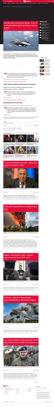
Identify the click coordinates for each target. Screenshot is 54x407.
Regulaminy (12, 401)
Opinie (42, 3)
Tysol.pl (50, 401)
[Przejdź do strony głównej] (26, 1)
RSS (15, 401)
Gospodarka (13, 3)
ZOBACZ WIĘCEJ (19, 128)
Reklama (18, 393)
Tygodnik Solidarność (23, 3)
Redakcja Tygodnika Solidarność (8, 388)
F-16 (18, 118)
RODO (9, 401)
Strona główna (4, 6)
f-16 (6, 128)
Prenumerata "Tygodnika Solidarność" (8, 389)
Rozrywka (39, 3)
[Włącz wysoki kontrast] (5, 1)
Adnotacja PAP (6, 393)
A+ (4, 1)
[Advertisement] (27, 14)
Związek (9, 3)
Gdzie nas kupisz (6, 390)
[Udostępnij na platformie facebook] (36, 125)
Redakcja (18, 390)
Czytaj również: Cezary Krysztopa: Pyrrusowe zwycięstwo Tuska (14, 99)
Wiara (28, 3)
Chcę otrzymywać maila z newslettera (43, 392)
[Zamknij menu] (1, 1)
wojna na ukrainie (14, 128)
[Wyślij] (50, 390)
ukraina (9, 128)
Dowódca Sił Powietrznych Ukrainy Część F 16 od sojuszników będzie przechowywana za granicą (21, 6)
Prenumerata (46, 3)
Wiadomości (5, 3)
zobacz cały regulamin (44, 398)
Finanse (17, 3)
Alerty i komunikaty (33, 3)
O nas (17, 388)
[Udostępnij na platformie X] (37, 125)
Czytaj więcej (47, 40)
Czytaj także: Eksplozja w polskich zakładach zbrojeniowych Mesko (14, 81)
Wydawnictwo (18, 389)
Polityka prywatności (5, 401)
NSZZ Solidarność (10, 1)
